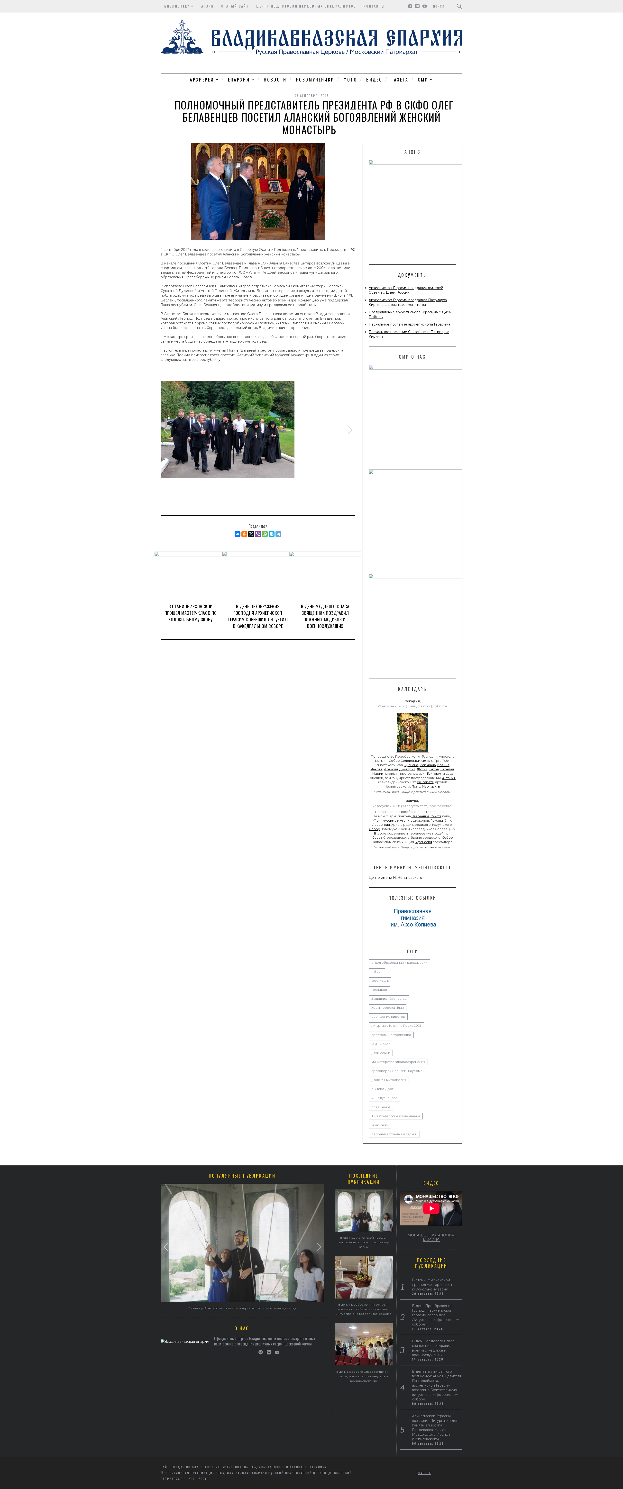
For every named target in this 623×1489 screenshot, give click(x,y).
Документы (412, 275)
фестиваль (380, 980)
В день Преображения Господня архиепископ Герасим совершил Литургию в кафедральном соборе (258, 616)
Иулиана (411, 765)
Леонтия (447, 769)
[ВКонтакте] (237, 534)
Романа (437, 820)
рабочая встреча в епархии (394, 1134)
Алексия (391, 769)
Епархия (239, 79)
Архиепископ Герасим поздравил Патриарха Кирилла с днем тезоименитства (408, 302)
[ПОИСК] (459, 6)
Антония (449, 778)
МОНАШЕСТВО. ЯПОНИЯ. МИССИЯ (431, 1237)
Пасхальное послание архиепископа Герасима (409, 324)
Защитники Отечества (389, 998)
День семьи (380, 1053)
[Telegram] (278, 534)
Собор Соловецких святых (410, 761)
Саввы (377, 837)
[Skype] (272, 534)
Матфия (381, 761)
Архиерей (202, 79)
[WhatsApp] (265, 534)
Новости (275, 79)
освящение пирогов (388, 1016)
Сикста (436, 816)
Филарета (425, 782)
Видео (374, 79)
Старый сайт (235, 6)
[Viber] (258, 534)
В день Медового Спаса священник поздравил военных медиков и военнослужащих (325, 616)
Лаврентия (420, 816)
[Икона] (412, 753)
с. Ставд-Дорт (382, 1089)
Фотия (422, 769)
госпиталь (379, 989)
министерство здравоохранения (398, 1062)
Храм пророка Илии (387, 1007)
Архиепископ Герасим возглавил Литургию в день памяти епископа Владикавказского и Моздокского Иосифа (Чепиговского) (436, 1427)
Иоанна (443, 765)
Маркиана (428, 765)
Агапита (406, 820)
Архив (207, 6)
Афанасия (423, 842)
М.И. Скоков (380, 1044)
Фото (350, 79)
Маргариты (431, 786)
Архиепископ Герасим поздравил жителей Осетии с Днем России (406, 290)
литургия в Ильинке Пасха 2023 (396, 1025)
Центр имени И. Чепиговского (395, 877)
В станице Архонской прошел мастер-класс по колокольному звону (191, 613)
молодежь (379, 1125)
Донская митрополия (388, 1080)
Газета (400, 79)
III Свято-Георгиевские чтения (395, 1116)
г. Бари (377, 971)
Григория (434, 773)
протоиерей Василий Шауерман (397, 1071)
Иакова (377, 769)
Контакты (374, 6)
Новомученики (315, 79)
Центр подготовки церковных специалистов (306, 6)
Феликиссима (384, 820)
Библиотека (177, 6)
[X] (251, 534)
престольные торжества (391, 1035)
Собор (374, 829)
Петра (434, 769)
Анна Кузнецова (384, 1098)
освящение (380, 1107)
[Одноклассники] (244, 534)
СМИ (423, 79)
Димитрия (407, 769)
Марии (377, 773)
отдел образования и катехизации (399, 962)
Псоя (446, 761)
